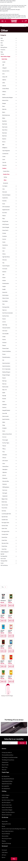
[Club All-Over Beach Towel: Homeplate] (3, 627)
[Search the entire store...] (25, 25)
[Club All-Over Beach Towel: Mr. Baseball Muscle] (11, 611)
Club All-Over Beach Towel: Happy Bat (3, 646)
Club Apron (3, 600)
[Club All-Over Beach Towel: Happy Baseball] (11, 642)
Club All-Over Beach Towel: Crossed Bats (10, 676)
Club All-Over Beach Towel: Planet (10, 601)
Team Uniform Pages (6, 28)
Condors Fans (23, 28)
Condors (18, 28)
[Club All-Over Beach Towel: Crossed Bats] (11, 672)
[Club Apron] (3, 596)
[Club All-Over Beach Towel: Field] (11, 657)
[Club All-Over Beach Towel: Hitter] (11, 627)
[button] (3, 605)
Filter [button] (14, 859)
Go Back (3, 4)
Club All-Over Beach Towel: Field (11, 661)
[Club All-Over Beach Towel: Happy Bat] (3, 642)
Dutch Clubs (13, 28)
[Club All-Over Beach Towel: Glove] (3, 657)
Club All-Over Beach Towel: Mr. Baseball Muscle (10, 616)
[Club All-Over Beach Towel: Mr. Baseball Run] (3, 611)
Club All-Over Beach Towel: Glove (2, 661)
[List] (5, 590)
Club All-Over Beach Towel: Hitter (10, 631)
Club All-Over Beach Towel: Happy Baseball (10, 646)
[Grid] (1, 590)
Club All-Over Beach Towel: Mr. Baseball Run (3, 616)
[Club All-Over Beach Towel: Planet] (11, 596)
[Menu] (2, 21)
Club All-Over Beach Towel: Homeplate (3, 631)
